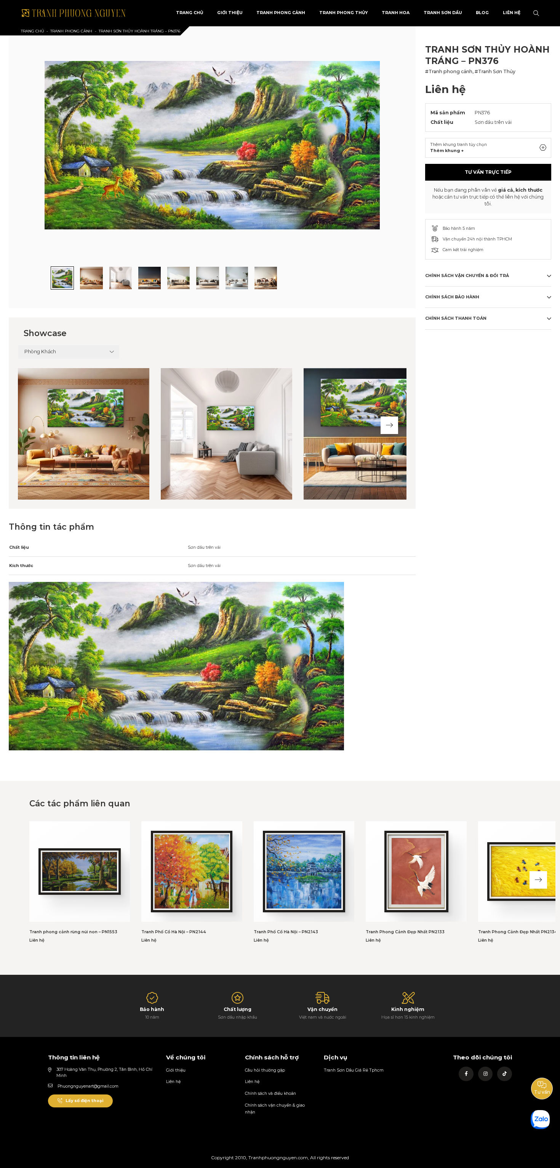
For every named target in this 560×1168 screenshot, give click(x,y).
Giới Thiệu (230, 12)
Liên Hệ (511, 12)
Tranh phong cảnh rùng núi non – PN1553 (73, 931)
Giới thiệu (176, 1070)
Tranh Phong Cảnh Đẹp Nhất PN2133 (405, 931)
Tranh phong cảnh (280, 12)
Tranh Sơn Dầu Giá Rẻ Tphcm (354, 1070)
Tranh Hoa (396, 12)
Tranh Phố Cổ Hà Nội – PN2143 (286, 931)
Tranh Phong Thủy (343, 12)
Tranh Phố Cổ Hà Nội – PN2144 (173, 931)
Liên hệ (173, 1081)
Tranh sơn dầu (443, 12)
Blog (482, 12)
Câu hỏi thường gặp (265, 1070)
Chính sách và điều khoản (270, 1093)
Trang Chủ (189, 12)
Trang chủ (32, 31)
